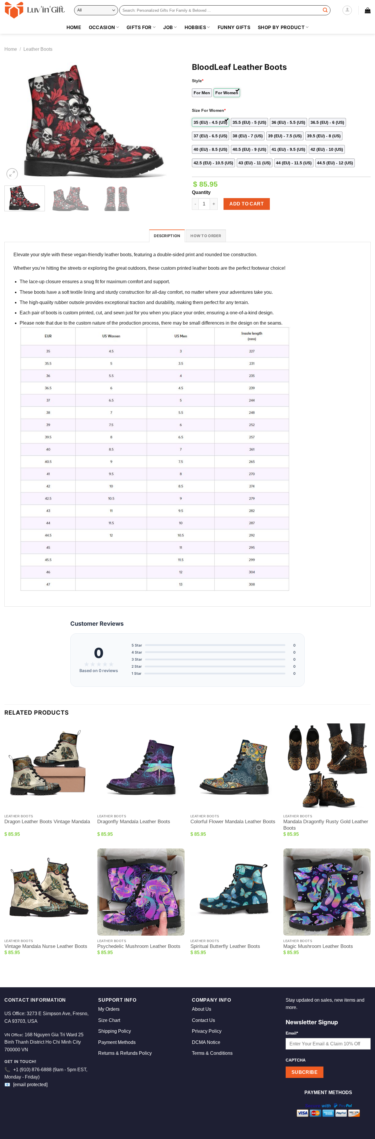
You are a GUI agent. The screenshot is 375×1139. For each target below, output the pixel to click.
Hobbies (195, 27)
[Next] (172, 121)
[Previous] (15, 121)
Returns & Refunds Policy (125, 1053)
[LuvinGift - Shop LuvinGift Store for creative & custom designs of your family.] (34, 10)
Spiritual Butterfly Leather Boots (225, 946)
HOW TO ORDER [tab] (205, 236)
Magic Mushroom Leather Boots (318, 946)
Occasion (102, 27)
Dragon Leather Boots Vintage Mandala (47, 821)
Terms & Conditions (212, 1053)
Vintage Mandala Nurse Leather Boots (45, 946)
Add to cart (246, 203)
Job (168, 27)
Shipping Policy (114, 1031)
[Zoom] (12, 174)
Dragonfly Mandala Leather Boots (133, 821)
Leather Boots (37, 49)
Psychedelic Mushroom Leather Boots (138, 946)
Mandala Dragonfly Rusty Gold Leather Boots (325, 825)
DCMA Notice (206, 1042)
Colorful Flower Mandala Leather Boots (232, 821)
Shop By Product (281, 27)
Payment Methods (117, 1042)
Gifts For (139, 27)
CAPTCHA (296, 1060)
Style (197, 80)
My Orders (109, 1009)
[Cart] (368, 10)
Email (292, 1033)
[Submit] (325, 10)
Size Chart (109, 1020)
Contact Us (203, 1020)
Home (74, 27)
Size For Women (209, 110)
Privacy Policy (206, 1031)
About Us (201, 1009)
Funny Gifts (234, 27)
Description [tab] (167, 236)
